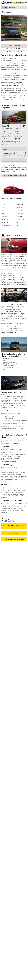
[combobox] (14, 149)
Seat (10, 7)
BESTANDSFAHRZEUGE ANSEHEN (14, 175)
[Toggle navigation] (26, 2)
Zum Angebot (14, 160)
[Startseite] (6, 2)
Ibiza (13, 7)
